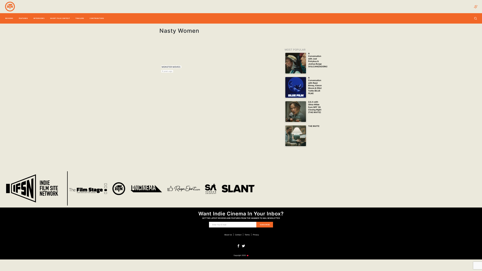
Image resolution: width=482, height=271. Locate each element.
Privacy (256, 235)
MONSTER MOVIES (171, 67)
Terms (247, 235)
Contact (238, 235)
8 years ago (167, 71)
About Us (228, 235)
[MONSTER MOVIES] (178, 58)
